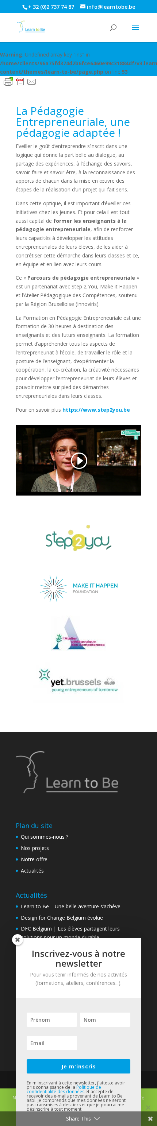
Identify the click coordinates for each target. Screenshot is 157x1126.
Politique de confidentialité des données (64, 1089)
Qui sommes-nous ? (44, 836)
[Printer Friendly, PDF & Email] (20, 81)
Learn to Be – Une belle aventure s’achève (70, 906)
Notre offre (34, 859)
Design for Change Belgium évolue (62, 917)
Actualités (32, 870)
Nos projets (35, 847)
